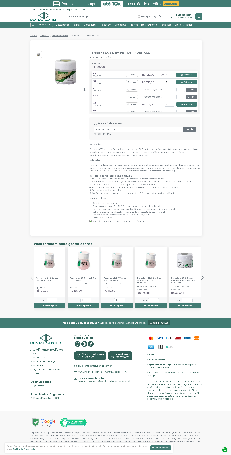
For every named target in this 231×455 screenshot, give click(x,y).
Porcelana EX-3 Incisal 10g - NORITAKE (83, 279)
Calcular (189, 129)
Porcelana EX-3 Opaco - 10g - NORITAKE (48, 279)
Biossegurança (149, 25)
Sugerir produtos (159, 323)
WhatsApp (67, 10)
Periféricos (165, 25)
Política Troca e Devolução (43, 361)
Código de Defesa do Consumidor (46, 369)
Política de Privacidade (24, 449)
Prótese (134, 25)
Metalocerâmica (60, 35)
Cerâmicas (44, 35)
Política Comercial (39, 357)
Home (33, 35)
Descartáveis (62, 25)
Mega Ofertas (37, 386)
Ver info (133, 75)
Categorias (41, 24)
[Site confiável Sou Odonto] (73, 422)
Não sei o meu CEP (103, 134)
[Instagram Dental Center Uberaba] (84, 343)
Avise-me (191, 89)
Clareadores (90, 25)
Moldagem (105, 25)
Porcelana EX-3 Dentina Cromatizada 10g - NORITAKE (149, 280)
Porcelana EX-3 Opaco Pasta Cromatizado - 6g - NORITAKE (183, 280)
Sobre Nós (43, 10)
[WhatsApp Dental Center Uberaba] (77, 343)
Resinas (76, 25)
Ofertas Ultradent (80, 10)
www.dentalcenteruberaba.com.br (95, 433)
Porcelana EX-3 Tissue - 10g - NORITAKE (115, 279)
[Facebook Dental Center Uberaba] (91, 343)
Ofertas (33, 10)
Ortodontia (120, 25)
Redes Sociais (55, 10)
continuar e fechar (160, 448)
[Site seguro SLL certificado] (43, 422)
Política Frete (36, 365)
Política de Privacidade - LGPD (45, 398)
